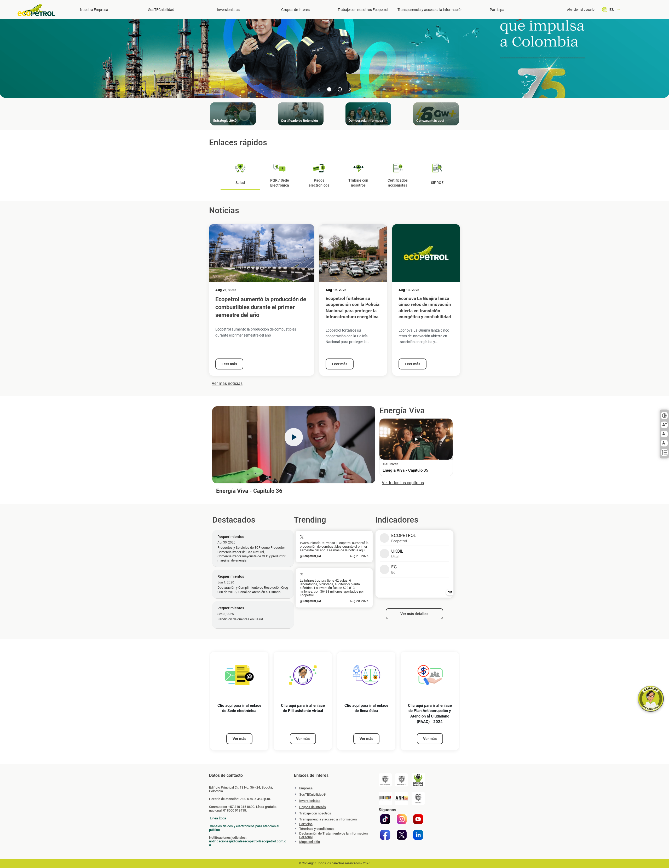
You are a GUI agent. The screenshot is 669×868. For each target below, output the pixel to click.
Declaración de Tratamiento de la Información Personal (333, 835)
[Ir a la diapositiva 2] (340, 89)
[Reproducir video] (294, 437)
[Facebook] (385, 835)
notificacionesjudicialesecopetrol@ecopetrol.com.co (247, 843)
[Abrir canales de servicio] (651, 699)
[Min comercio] (401, 779)
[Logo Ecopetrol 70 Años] (38, 10)
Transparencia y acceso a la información (430, 10)
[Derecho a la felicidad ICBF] (418, 779)
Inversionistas (228, 10)
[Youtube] (418, 819)
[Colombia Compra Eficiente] (385, 798)
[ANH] (401, 798)
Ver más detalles (414, 614)
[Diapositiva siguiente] (350, 89)
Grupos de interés (295, 10)
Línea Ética (218, 818)
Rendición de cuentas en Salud (240, 619)
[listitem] (239, 701)
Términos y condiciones (316, 829)
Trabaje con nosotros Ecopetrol (363, 10)
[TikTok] (385, 819)
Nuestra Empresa (94, 10)
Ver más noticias (227, 383)
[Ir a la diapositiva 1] (329, 89)
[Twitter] (401, 835)
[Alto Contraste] (664, 415)
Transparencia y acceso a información (328, 819)
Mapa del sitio (309, 842)
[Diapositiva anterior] (319, 89)
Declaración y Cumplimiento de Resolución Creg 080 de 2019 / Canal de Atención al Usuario (252, 590)
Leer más (229, 364)
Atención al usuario (581, 9)
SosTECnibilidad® (312, 794)
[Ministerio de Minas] (418, 798)
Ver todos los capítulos (403, 482)
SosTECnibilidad (161, 10)
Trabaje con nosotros (315, 813)
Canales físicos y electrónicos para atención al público (244, 828)
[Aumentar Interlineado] (664, 452)
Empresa (306, 788)
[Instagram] (401, 819)
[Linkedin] (418, 835)
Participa (497, 10)
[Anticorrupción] (385, 779)
